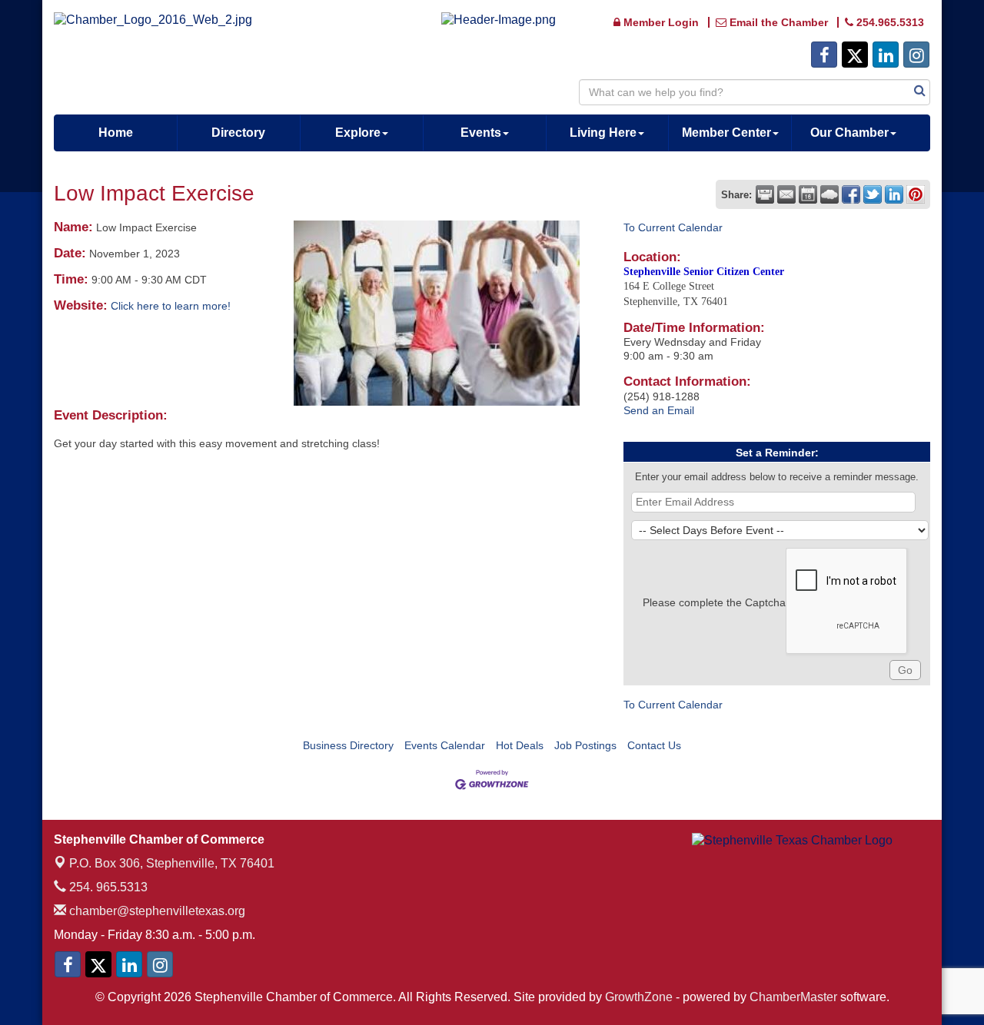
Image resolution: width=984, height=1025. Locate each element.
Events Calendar (444, 745)
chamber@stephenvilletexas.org (155, 910)
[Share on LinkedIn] (894, 194)
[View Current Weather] (829, 194)
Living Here (603, 132)
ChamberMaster (793, 996)
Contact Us (654, 745)
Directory (238, 132)
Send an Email (658, 410)
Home (115, 132)
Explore (358, 132)
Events (480, 132)
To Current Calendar (673, 227)
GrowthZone (639, 996)
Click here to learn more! (171, 306)
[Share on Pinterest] (915, 194)
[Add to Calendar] (808, 194)
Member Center (726, 132)
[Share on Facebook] (851, 194)
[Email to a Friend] (786, 194)
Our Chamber (849, 132)
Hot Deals (520, 745)
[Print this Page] (765, 194)
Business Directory (348, 745)
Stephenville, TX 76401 (171, 863)
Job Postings (585, 745)
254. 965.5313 (107, 887)
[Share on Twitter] (872, 194)
